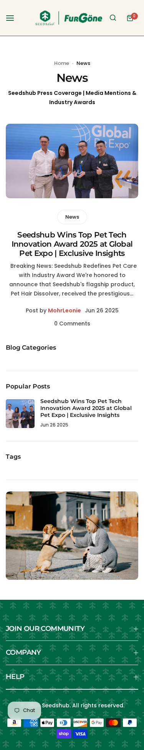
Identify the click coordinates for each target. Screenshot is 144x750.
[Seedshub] (68, 18)
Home (61, 63)
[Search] (112, 18)
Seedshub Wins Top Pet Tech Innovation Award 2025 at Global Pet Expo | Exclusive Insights (72, 244)
